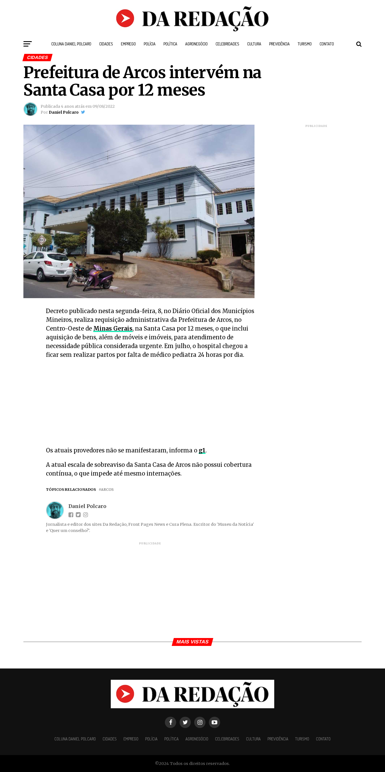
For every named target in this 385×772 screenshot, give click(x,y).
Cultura (254, 43)
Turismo (305, 43)
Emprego (128, 43)
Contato (327, 43)
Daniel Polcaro (64, 112)
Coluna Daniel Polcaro (71, 43)
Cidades (106, 43)
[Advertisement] (150, 404)
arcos (107, 489)
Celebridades (227, 43)
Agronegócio (196, 43)
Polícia (150, 43)
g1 (202, 450)
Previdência (279, 43)
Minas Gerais (112, 328)
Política (170, 43)
